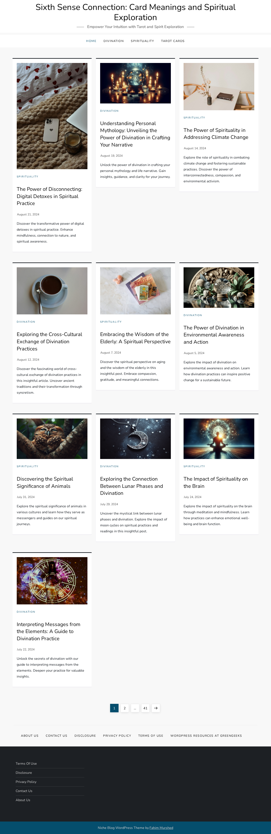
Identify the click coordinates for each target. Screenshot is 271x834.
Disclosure (85, 736)
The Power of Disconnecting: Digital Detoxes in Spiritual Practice (49, 196)
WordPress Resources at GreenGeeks (206, 736)
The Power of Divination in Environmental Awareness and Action (214, 334)
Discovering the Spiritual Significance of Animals (45, 483)
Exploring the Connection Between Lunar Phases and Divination (131, 486)
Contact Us (56, 736)
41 (146, 708)
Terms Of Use (150, 736)
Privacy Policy (117, 736)
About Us (30, 736)
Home (91, 41)
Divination (114, 41)
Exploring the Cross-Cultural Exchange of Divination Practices (49, 341)
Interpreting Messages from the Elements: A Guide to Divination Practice (48, 631)
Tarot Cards (173, 41)
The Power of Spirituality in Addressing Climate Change (216, 134)
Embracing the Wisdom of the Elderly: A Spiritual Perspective (135, 338)
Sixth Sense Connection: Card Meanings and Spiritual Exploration (136, 12)
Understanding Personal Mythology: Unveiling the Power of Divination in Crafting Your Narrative (135, 134)
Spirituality (142, 41)
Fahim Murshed (161, 828)
